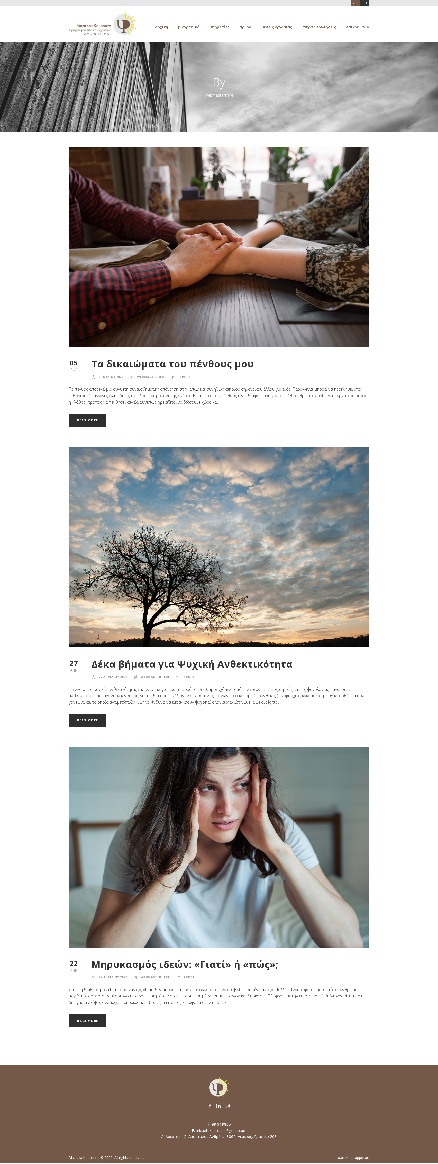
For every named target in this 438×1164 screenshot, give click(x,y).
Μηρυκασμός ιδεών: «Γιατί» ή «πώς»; (185, 964)
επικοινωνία (357, 27)
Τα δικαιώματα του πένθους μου (173, 363)
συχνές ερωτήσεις (319, 27)
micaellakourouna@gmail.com (221, 1130)
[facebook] (210, 1106)
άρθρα (245, 27)
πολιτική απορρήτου (352, 1157)
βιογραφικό (188, 27)
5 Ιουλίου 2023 (111, 377)
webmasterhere (151, 377)
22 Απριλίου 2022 (113, 977)
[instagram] (228, 1106)
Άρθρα (185, 377)
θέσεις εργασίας (277, 27)
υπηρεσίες (219, 27)
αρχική (161, 27)
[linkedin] (218, 1106)
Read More (87, 420)
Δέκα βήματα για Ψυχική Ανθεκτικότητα (192, 664)
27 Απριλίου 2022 (113, 677)
